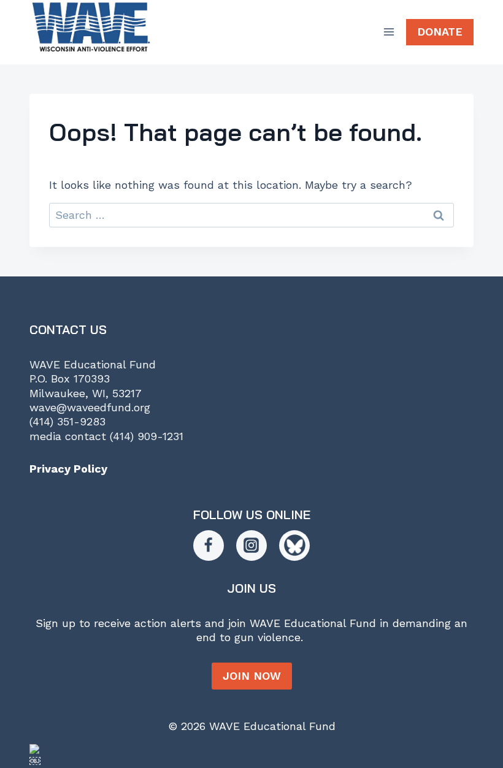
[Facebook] (208, 545)
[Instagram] (251, 545)
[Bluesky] (294, 545)
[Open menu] (388, 32)
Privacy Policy (68, 468)
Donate (440, 31)
